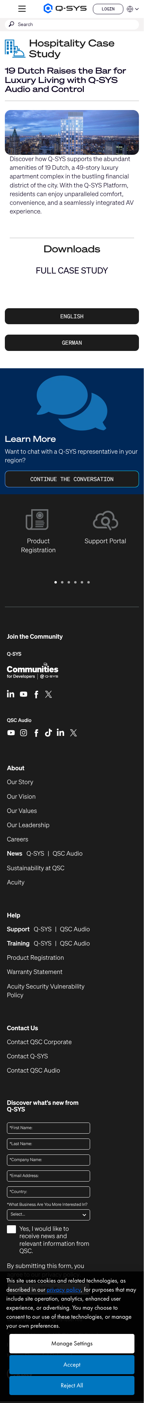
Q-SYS (14, 654)
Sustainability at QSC (35, 868)
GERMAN (72, 342)
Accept (71, 1365)
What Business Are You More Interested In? (47, 1204)
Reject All (72, 1385)
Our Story (20, 782)
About (16, 768)
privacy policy (64, 1290)
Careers (17, 839)
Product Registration (35, 957)
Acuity (16, 882)
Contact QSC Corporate (39, 1042)
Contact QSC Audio (33, 1070)
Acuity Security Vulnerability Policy (46, 991)
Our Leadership (28, 825)
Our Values (22, 811)
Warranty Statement (34, 972)
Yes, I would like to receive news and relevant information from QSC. (54, 1240)
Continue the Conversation (71, 479)
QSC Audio (19, 723)
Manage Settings (72, 1343)
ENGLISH (72, 316)
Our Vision (21, 796)
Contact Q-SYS (27, 1056)
